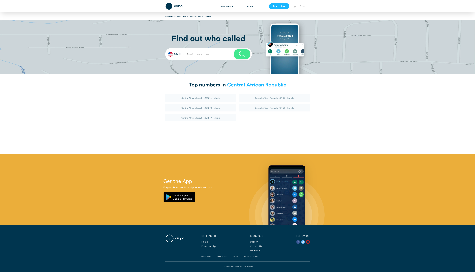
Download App (209, 246)
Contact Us (256, 246)
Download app (279, 6)
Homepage (170, 16)
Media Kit (255, 250)
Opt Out (235, 256)
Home (204, 241)
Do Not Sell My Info (251, 256)
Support (250, 6)
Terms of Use (221, 256)
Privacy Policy (206, 256)
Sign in (302, 6)
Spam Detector (227, 6)
